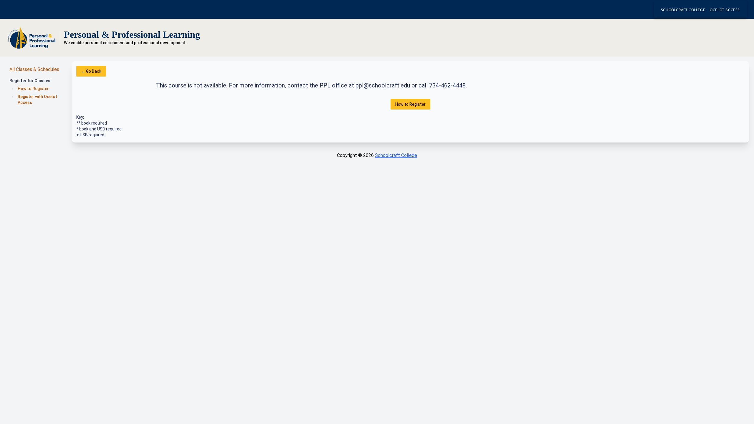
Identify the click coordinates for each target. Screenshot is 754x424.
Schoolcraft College (683, 9)
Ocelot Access (725, 9)
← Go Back (91, 71)
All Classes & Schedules (34, 69)
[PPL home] (32, 37)
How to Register (33, 88)
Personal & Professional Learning (132, 34)
